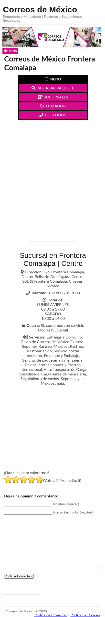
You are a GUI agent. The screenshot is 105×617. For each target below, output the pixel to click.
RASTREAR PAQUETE (54, 88)
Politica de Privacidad (50, 615)
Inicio (12, 51)
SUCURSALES (55, 97)
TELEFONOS (54, 115)
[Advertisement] (52, 174)
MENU (54, 79)
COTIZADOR (54, 106)
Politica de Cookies (85, 615)
